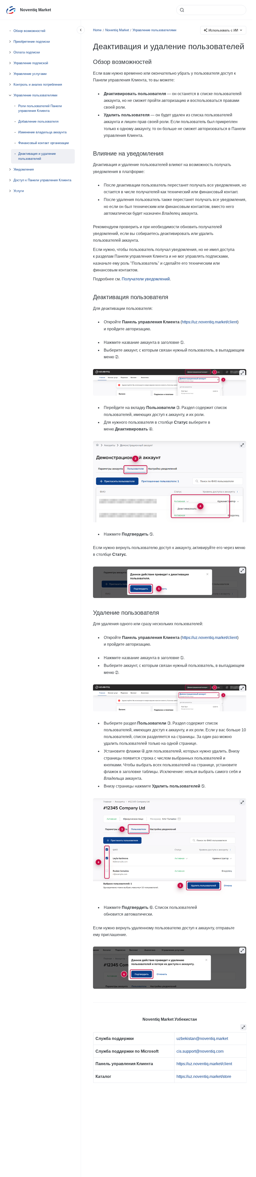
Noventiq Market (35, 10)
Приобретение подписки (32, 41)
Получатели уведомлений (146, 279)
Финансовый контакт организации (43, 143)
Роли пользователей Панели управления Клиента (40, 108)
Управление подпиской (31, 63)
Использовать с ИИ (223, 30)
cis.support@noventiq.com (199, 1051)
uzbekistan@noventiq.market (202, 1038)
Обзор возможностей (29, 31)
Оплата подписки (27, 52)
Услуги (19, 191)
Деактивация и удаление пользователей (37, 156)
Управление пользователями (35, 95)
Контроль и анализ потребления (38, 84)
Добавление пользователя (38, 121)
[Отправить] (182, 10)
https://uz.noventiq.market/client (209, 322)
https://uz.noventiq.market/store (203, 1076)
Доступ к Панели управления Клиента (42, 180)
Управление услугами (30, 74)
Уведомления (24, 169)
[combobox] (211, 10)
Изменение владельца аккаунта (42, 132)
